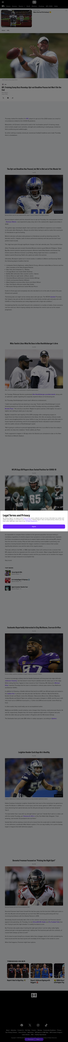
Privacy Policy (28, 519)
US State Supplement (31, 521)
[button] (34, 526)
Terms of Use (26, 518)
